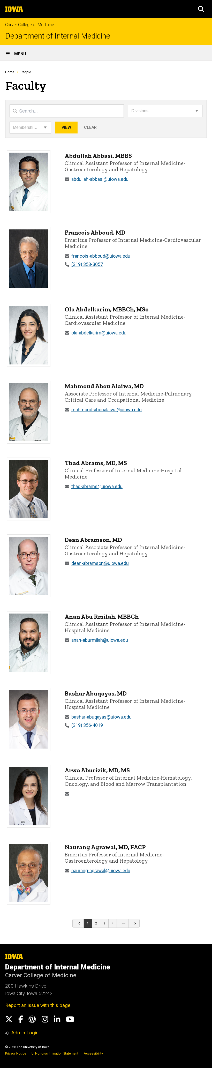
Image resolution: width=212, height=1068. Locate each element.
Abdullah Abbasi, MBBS (98, 155)
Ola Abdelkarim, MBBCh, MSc (106, 309)
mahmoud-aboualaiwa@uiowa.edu (106, 409)
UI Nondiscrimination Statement (55, 1053)
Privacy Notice (15, 1053)
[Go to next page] (134, 923)
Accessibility (93, 1053)
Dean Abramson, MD (93, 539)
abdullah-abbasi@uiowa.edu (99, 179)
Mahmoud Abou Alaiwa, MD (104, 386)
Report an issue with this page (37, 1005)
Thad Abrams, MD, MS (96, 463)
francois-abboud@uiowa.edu (100, 256)
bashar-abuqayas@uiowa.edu (101, 717)
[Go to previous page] (78, 923)
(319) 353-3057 (87, 264)
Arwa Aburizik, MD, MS (97, 770)
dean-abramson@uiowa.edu (100, 563)
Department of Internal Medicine (57, 36)
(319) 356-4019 (87, 725)
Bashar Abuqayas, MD (96, 693)
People (26, 72)
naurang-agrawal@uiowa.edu (100, 870)
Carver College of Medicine (29, 24)
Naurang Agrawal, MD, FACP (105, 847)
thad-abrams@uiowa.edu (97, 486)
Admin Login (25, 1033)
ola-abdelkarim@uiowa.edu (98, 332)
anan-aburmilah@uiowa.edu (99, 640)
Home (9, 72)
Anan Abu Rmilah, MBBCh (102, 616)
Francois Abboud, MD (95, 232)
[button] (201, 9)
